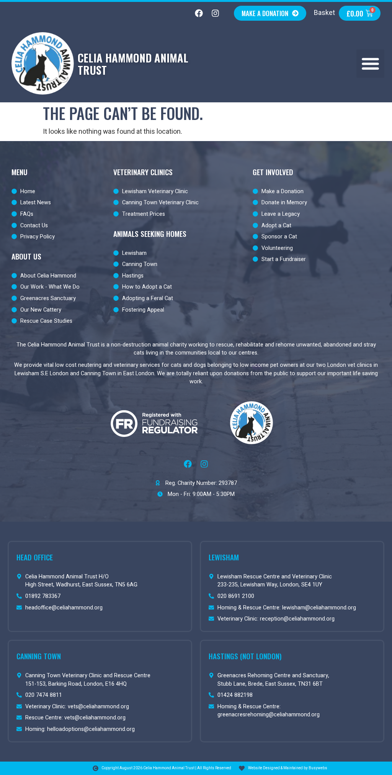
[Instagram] (215, 13)
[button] (370, 63)
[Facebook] (198, 13)
